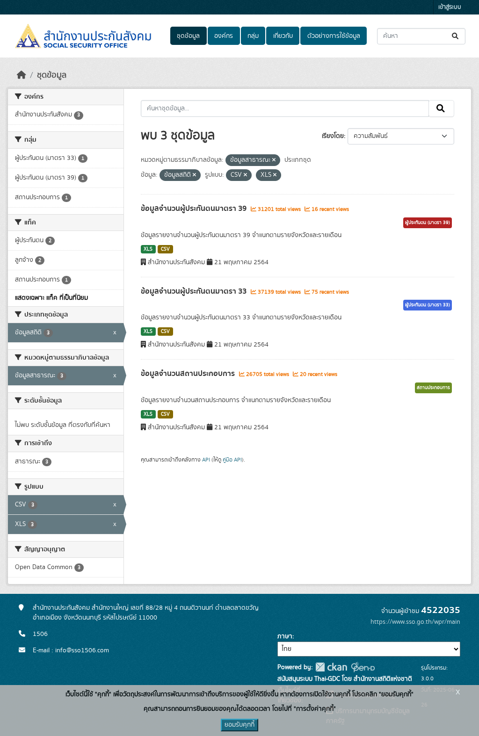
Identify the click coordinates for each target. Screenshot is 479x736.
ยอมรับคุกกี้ (239, 724)
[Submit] (456, 36)
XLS (148, 249)
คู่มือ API (232, 459)
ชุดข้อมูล (188, 36)
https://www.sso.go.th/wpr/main (415, 622)
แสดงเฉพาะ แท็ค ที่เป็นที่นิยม (51, 298)
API (206, 459)
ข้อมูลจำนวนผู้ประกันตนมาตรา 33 (194, 291)
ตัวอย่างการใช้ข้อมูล (333, 36)
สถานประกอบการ (433, 387)
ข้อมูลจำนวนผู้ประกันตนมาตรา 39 (194, 208)
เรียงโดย (333, 136)
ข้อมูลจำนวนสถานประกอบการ (189, 374)
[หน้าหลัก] (21, 75)
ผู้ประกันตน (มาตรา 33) (427, 305)
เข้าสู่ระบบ (449, 7)
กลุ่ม (253, 36)
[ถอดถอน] (274, 160)
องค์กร (223, 36)
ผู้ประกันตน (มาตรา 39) (427, 222)
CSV (165, 249)
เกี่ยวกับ (283, 36)
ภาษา (284, 636)
